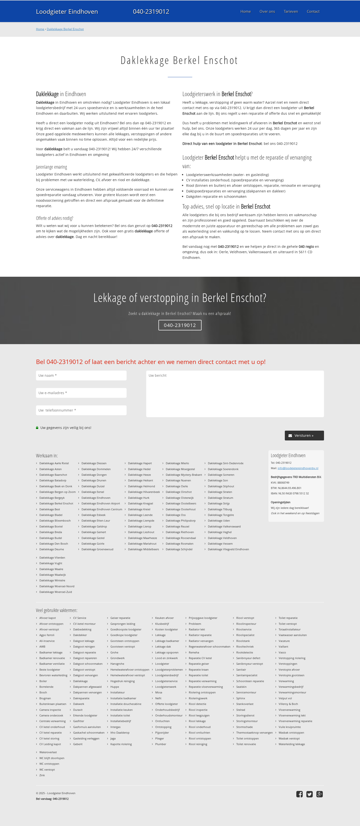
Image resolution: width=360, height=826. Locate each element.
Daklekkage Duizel (93, 486)
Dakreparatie (81, 698)
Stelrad (240, 710)
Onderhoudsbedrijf (167, 710)
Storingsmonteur (247, 721)
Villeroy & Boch (288, 704)
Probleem (195, 624)
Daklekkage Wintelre (52, 580)
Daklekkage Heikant (140, 480)
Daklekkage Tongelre (221, 515)
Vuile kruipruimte (290, 727)
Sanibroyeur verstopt (249, 663)
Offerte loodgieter (166, 704)
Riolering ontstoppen (202, 692)
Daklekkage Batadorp (52, 480)
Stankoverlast (244, 704)
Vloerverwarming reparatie (295, 721)
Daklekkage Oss (176, 515)
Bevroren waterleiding (53, 675)
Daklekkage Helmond (141, 486)
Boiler (43, 681)
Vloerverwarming (289, 710)
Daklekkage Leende (140, 515)
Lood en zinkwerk (166, 658)
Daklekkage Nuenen (178, 480)
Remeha (194, 652)
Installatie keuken (121, 710)
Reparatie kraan (199, 669)
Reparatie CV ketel (200, 658)
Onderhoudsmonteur (168, 715)
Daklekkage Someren (221, 474)
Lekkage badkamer (167, 641)
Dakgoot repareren (85, 658)
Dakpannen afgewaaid (87, 686)
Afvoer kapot (47, 618)
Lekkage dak (163, 646)
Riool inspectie (198, 710)
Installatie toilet (120, 715)
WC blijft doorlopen (51, 758)
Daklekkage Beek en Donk (55, 486)
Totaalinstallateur (289, 629)
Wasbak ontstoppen (291, 732)
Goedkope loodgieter (123, 635)
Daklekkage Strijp (219, 503)
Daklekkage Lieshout (141, 532)
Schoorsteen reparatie (250, 681)
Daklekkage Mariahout (142, 543)
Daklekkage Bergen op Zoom (57, 492)
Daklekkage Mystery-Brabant (184, 474)
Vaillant (283, 646)
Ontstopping (163, 727)
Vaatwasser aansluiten (293, 635)
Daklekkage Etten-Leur (96, 520)
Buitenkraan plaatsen (52, 704)
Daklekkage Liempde (141, 520)
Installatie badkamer (123, 698)
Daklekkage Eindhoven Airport (101, 503)
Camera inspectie (50, 710)
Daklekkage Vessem (220, 543)
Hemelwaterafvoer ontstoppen (129, 669)
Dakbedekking (82, 629)
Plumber (160, 744)
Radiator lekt (197, 629)
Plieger (159, 738)
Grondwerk (117, 658)
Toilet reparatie (288, 618)
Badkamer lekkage (50, 652)
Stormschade (244, 727)
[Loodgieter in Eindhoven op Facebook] (300, 794)
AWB (42, 646)
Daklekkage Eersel (93, 492)
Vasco (282, 652)
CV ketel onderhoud (52, 727)
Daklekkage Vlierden (52, 557)
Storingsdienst (245, 715)
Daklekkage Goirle (93, 543)
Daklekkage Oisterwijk (180, 498)
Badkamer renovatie (52, 658)
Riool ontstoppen (200, 738)
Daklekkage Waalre (51, 569)
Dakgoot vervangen (85, 675)
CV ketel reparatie (50, 732)
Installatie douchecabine (125, 704)
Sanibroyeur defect (248, 658)
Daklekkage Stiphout (221, 486)
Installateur (117, 692)
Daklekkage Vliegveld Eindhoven (228, 549)
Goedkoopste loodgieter (125, 629)
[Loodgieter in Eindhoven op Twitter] (310, 794)
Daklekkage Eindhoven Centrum (102, 509)
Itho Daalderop (120, 732)
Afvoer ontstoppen (51, 624)
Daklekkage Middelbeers (143, 549)
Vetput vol (285, 698)
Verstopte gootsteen (291, 675)
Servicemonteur (246, 692)
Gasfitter (78, 721)
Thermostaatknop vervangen (254, 732)
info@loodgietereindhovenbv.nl (298, 468)
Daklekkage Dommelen (96, 469)
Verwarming (286, 681)
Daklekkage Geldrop (94, 526)
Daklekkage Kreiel (139, 509)
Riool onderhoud (200, 727)
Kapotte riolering (121, 744)
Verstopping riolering (292, 658)
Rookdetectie (244, 652)
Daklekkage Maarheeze (142, 538)
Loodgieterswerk (165, 686)
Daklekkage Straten (220, 492)
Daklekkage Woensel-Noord (56, 586)
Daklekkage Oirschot (179, 492)
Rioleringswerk (198, 698)
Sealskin (241, 686)
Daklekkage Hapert (140, 463)
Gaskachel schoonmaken (89, 732)
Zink (42, 775)
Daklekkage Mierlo (177, 463)
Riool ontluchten (199, 732)
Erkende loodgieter (85, 715)
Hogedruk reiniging (122, 681)
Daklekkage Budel (50, 538)
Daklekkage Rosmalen (179, 543)
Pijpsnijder (162, 732)
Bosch (43, 692)
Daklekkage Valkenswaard (224, 526)
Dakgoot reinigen (84, 646)
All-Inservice (47, 641)
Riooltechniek (245, 646)
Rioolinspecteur (246, 624)
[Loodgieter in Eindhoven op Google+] (320, 794)
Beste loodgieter (49, 669)
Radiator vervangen (201, 641)
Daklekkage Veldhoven (222, 538)
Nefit (158, 698)
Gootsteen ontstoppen (124, 641)
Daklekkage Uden (219, 520)
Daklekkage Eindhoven (96, 498)
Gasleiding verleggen (86, 738)
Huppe (114, 686)
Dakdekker (80, 635)
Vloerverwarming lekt (292, 715)
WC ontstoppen (49, 763)
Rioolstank (243, 641)
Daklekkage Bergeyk (52, 498)
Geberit (78, 744)
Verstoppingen (288, 663)
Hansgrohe (117, 663)
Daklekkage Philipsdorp (181, 520)
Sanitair (241, 669)
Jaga (113, 738)
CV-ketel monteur (84, 624)
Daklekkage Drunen (94, 480)
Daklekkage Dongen (94, 474)
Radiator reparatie (200, 635)
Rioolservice (244, 629)
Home (40, 29)
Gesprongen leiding (122, 624)
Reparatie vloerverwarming (206, 686)
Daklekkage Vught (50, 563)
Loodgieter (162, 663)
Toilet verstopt (288, 624)
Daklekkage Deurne (51, 549)
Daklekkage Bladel (50, 515)
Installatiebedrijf (120, 721)
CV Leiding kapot (50, 744)
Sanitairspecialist (246, 675)
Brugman (45, 698)
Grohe (114, 652)
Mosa (158, 692)
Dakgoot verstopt (84, 669)
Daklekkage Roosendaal (181, 538)
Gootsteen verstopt (122, 646)
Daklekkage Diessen (94, 463)
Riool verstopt (245, 618)
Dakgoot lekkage (83, 641)
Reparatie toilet (198, 675)
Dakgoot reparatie (84, 652)
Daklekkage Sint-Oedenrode (225, 463)
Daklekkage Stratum (220, 498)
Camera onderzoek (51, 715)
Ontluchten (162, 721)
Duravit (78, 710)
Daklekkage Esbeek (94, 515)
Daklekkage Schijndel (179, 549)
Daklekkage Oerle (177, 486)
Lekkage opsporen (167, 652)
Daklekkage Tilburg (220, 509)
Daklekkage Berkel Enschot (65, 29)
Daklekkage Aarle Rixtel (54, 463)
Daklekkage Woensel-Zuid (55, 592)
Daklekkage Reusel (177, 526)
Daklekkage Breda (50, 532)
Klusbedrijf (162, 624)
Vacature (284, 641)
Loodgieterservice (166, 681)
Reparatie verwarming (202, 681)
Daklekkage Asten (50, 469)
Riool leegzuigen (199, 715)
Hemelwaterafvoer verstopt (127, 675)
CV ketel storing (49, 738)
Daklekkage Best (49, 509)
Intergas (115, 727)
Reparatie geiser (199, 663)
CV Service (79, 618)
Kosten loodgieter (166, 629)
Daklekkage (80, 681)
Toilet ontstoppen (247, 738)
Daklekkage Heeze (139, 474)
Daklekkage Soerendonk (223, 469)
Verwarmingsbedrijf (291, 686)
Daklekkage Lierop (139, 526)
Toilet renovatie (246, 744)
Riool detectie (197, 704)
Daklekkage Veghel (220, 532)
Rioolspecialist (245, 635)
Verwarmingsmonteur (292, 692)
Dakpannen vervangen (87, 692)
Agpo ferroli (46, 635)
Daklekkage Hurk (138, 498)
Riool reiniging (198, 744)
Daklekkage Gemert (94, 532)
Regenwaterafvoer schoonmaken (209, 646)
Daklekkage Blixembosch (55, 520)
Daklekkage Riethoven (180, 532)
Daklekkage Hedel (139, 469)
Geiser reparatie (120, 618)
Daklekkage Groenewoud (97, 549)
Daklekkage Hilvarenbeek (144, 492)
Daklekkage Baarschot (53, 474)
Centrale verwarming (52, 721)
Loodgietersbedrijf (167, 675)
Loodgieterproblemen (169, 669)
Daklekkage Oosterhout (181, 509)
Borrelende (46, 686)
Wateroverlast (48, 752)
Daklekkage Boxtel (51, 526)
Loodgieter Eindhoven (67, 11)
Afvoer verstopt (49, 629)
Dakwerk (78, 704)
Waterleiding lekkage (292, 744)
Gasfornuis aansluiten (87, 727)
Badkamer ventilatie (52, 663)
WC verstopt (47, 769)
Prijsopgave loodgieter (203, 618)
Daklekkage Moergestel (180, 469)
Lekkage (160, 635)
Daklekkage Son (218, 480)
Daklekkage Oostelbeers (181, 503)
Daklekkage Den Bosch (53, 543)
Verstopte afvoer (289, 669)
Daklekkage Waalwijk (52, 574)
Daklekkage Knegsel (140, 503)
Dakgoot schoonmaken (88, 663)
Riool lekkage (197, 721)
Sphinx (240, 698)
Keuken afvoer (164, 618)
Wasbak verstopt (289, 738)
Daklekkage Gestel (93, 538)
